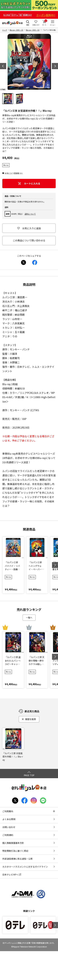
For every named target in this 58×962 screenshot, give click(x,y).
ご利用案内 (7, 811)
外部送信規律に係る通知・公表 (17, 858)
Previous (3, 66)
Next (55, 66)
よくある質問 (8, 819)
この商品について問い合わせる (29, 240)
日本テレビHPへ (10, 874)
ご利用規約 (7, 835)
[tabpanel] (29, 62)
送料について (30, 214)
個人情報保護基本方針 (13, 842)
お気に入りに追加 (31, 228)
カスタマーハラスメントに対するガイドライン (25, 866)
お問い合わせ (8, 827)
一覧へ (29, 617)
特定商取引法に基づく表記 (15, 850)
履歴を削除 (30, 719)
